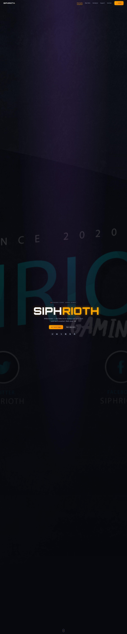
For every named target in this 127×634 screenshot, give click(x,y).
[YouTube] (57, 334)
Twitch (119, 3)
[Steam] (70, 334)
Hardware (95, 3)
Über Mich (87, 3)
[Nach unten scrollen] (63, 630)
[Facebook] (74, 334)
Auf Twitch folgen (56, 327)
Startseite (80, 3)
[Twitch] (52, 334)
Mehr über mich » (71, 327)
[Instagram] (65, 334)
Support (102, 3)
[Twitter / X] (61, 334)
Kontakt (109, 3)
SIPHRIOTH (9, 3)
